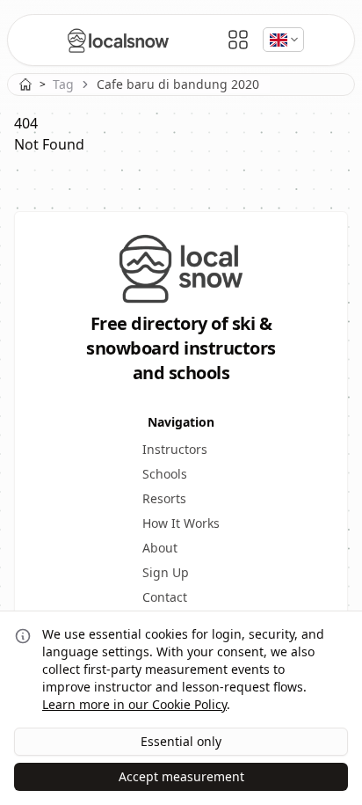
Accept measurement (181, 776)
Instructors (174, 449)
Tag (63, 84)
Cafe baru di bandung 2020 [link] (178, 84)
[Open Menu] (238, 39)
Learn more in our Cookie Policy (134, 704)
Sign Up (165, 572)
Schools (164, 473)
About (159, 547)
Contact (164, 597)
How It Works (181, 523)
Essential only (181, 741)
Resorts (164, 498)
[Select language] (283, 39)
